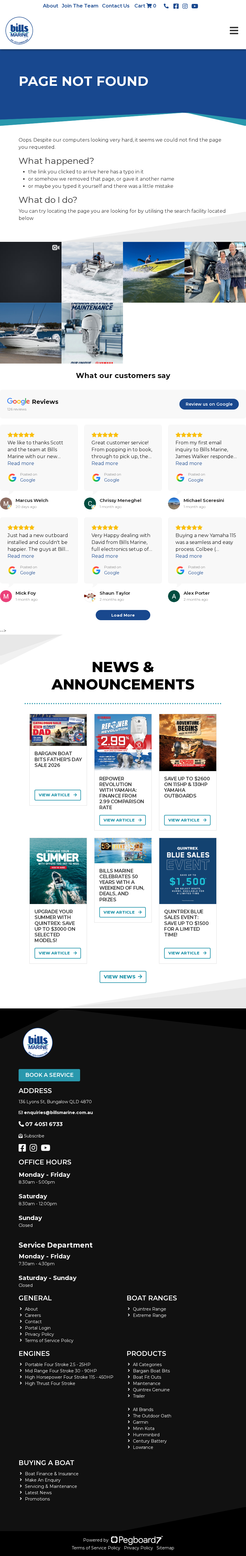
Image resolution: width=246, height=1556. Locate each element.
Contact (33, 1321)
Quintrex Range (149, 1309)
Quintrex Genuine (151, 1389)
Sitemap (165, 1548)
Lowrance (143, 1447)
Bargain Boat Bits (151, 1371)
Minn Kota (143, 1428)
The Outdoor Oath (152, 1416)
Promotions (37, 1499)
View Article (55, 794)
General (35, 1298)
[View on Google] (6, 503)
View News (120, 977)
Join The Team (80, 6)
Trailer (139, 1396)
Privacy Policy (39, 1334)
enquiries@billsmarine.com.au (58, 1112)
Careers (33, 1315)
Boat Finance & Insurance (52, 1473)
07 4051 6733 (44, 1124)
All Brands (143, 1409)
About (50, 6)
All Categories (147, 1364)
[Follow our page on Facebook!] (177, 6)
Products (146, 1354)
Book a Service (49, 1075)
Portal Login (38, 1328)
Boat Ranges (152, 1298)
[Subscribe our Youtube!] (47, 1149)
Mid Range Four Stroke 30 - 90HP (61, 1371)
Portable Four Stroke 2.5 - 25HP (58, 1364)
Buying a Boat (46, 1463)
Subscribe (34, 1136)
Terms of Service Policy (49, 1340)
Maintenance (146, 1383)
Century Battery (150, 1441)
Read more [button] (21, 463)
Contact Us (116, 6)
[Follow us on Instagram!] (35, 1149)
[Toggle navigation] (234, 30)
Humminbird (146, 1434)
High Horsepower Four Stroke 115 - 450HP (69, 1377)
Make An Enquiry (43, 1480)
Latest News (38, 1492)
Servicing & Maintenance (51, 1486)
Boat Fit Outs (147, 1377)
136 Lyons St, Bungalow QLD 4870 (55, 1101)
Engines (34, 1354)
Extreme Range (149, 1315)
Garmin (140, 1422)
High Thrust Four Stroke (50, 1383)
